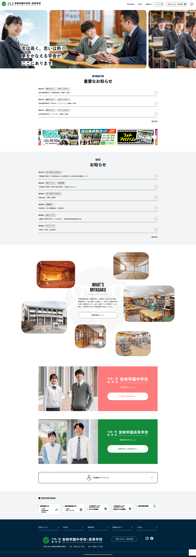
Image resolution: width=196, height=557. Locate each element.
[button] (41, 137)
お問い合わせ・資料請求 (124, 539)
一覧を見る (154, 121)
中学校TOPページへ (127, 387)
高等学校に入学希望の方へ (128, 449)
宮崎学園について (98, 315)
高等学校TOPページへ (128, 439)
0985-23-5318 (79, 546)
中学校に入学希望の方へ (128, 396)
